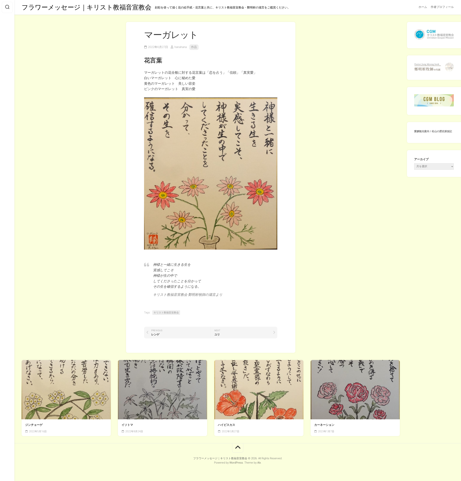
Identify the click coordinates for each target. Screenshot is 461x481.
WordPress (236, 462)
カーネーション (324, 425)
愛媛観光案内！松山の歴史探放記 (433, 131)
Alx (259, 462)
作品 (194, 47)
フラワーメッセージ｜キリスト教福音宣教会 (86, 7)
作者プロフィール (442, 7)
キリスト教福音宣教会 (166, 312)
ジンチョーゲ (33, 425)
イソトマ (127, 425)
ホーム (423, 7)
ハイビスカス (226, 425)
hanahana (180, 47)
